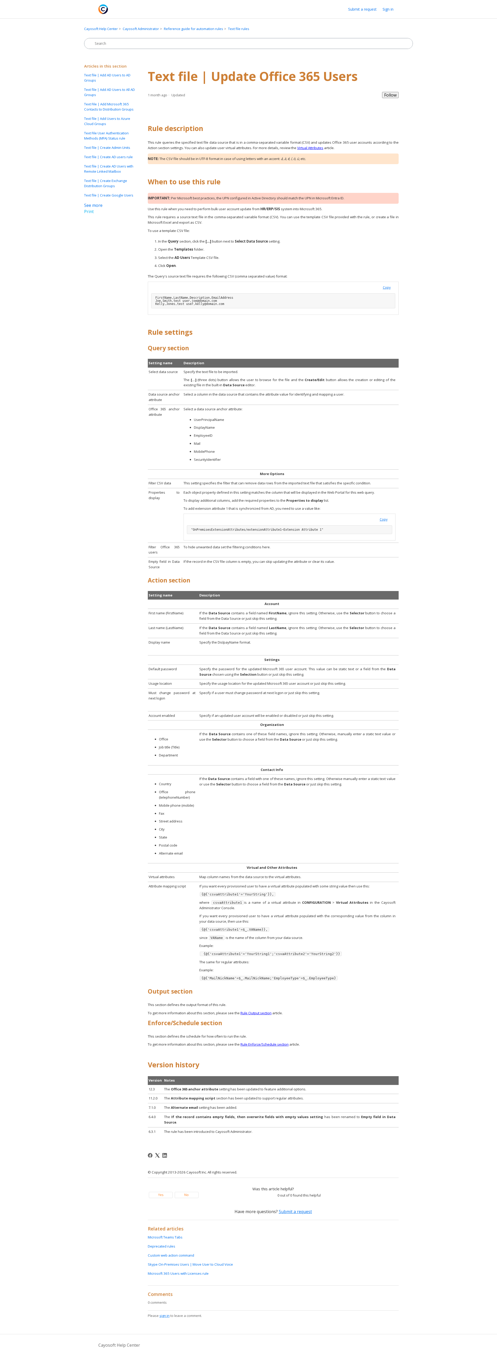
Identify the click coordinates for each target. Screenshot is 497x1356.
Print (89, 211)
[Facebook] (150, 1155)
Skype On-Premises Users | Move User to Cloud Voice (190, 1264)
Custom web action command (171, 1255)
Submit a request (362, 9)
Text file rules (238, 28)
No (186, 1195)
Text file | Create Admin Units (107, 147)
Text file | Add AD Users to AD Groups (107, 78)
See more (93, 205)
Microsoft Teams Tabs (165, 1237)
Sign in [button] (388, 9)
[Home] (103, 9)
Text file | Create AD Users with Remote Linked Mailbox (108, 169)
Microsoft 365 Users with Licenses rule (178, 1273)
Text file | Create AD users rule (108, 157)
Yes (160, 1195)
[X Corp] (157, 1155)
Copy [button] (387, 287)
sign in (164, 1315)
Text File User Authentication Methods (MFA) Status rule (106, 136)
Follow (390, 95)
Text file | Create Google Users (108, 195)
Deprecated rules (161, 1246)
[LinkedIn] (164, 1155)
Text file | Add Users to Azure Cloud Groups (107, 121)
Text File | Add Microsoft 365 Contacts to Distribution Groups (109, 107)
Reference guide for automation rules (193, 28)
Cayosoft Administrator (141, 28)
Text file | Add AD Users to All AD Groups (109, 92)
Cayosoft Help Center (101, 28)
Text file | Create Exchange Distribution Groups (105, 183)
